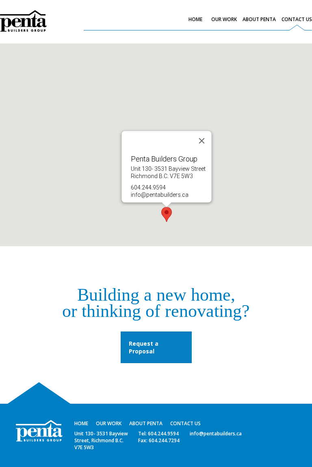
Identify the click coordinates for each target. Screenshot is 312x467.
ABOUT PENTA (259, 19)
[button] (166, 214)
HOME (195, 19)
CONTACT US (297, 19)
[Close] (202, 141)
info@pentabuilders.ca (159, 195)
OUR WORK (224, 19)
